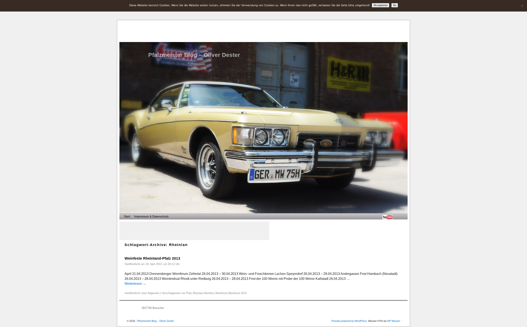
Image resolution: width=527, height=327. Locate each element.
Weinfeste (221, 293)
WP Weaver (393, 321)
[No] (522, 6)
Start (127, 216)
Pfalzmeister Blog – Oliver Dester (194, 55)
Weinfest (209, 293)
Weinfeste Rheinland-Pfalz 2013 (152, 258)
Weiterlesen (135, 283)
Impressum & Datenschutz (151, 216)
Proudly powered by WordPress (349, 321)
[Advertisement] (194, 231)
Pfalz (189, 293)
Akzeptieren (380, 5)
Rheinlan (198, 293)
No (394, 5)
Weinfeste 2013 (237, 293)
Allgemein (153, 293)
